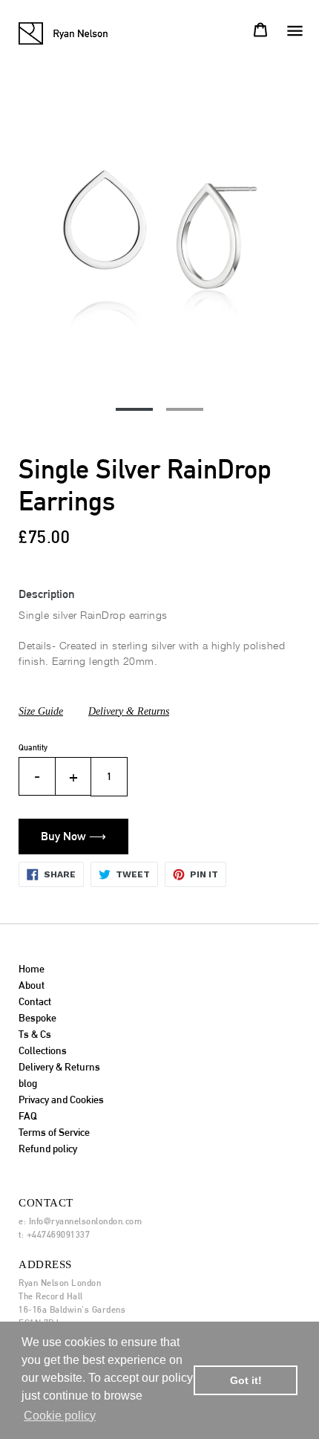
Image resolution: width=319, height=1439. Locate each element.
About (32, 985)
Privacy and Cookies (61, 1099)
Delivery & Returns (128, 711)
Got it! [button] (246, 1380)
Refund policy (48, 1148)
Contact (35, 1001)
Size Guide (41, 711)
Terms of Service (54, 1132)
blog (28, 1083)
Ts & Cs (35, 1034)
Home (32, 969)
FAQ (28, 1116)
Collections (43, 1050)
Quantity (33, 747)
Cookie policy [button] (60, 1415)
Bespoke (37, 1018)
